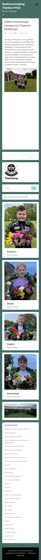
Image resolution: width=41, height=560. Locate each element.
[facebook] (3, 15)
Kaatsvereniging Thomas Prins (13, 5)
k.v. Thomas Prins (22, 33)
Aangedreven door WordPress (15, 553)
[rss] (7, 15)
